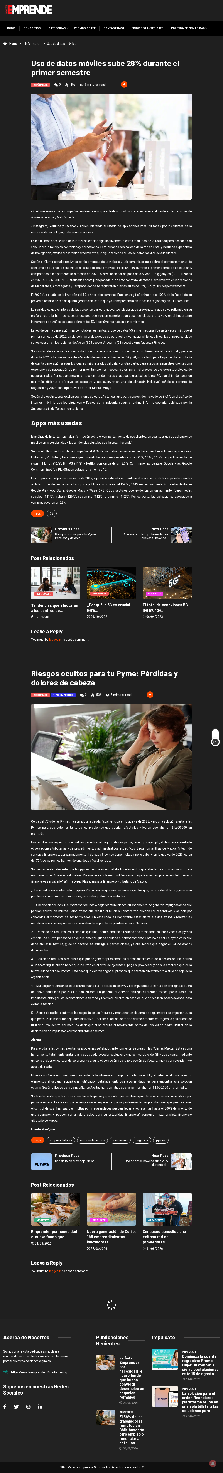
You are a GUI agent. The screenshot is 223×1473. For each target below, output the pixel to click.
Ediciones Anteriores (147, 28)
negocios (142, 1140)
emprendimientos (92, 1140)
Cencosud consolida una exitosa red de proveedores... (108, 1236)
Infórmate (32, 43)
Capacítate (99, 1220)
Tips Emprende (63, 695)
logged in (55, 639)
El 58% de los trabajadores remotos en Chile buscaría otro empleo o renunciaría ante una (131, 1429)
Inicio (11, 28)
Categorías (57, 28)
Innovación (120, 1140)
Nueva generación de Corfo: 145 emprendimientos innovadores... (55, 1236)
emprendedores (61, 1140)
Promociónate (85, 28)
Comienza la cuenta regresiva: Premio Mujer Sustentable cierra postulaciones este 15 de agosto (200, 1365)
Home (13, 43)
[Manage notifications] (212, 1463)
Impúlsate (189, 1351)
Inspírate (98, 593)
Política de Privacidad (188, 28)
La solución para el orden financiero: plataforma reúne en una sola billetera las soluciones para (200, 1402)
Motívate (154, 1220)
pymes (161, 1140)
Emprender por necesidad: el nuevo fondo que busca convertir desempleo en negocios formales (131, 1380)
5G (52, 513)
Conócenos (32, 28)
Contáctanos (113, 28)
